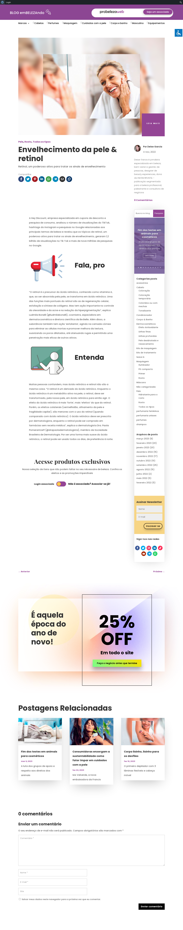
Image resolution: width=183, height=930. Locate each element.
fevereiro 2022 (144, 482)
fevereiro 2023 (144, 443)
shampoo (141, 424)
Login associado (44, 484)
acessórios (142, 283)
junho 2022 (142, 473)
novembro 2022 (144, 456)
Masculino (138, 23)
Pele (20, 141)
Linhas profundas (148, 336)
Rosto (28, 141)
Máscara (141, 382)
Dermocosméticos (146, 324)
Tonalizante (145, 310)
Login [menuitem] (8, 2)
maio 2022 (141, 478)
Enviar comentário (151, 906)
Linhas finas (145, 331)
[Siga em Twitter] (143, 548)
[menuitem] (2, 2)
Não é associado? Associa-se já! (89, 484)
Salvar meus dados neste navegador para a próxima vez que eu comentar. (61, 899)
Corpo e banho (119, 23)
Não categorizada (146, 386)
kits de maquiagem (146, 348)
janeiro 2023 (142, 447)
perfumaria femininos (147, 411)
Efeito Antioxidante (148, 327)
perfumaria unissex (146, 415)
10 (160, 267)
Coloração (144, 290)
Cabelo (140, 287)
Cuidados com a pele (94, 23)
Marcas (22, 23)
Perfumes (53, 23)
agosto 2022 (143, 469)
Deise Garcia (154, 146)
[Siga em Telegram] (149, 553)
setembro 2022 (144, 465)
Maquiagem (70, 23)
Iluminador (144, 364)
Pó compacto (146, 369)
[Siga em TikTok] (160, 548)
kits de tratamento (146, 352)
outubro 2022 (143, 460)
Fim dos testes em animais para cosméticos (149, 233)
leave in (140, 357)
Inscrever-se (153, 526)
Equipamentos (156, 23)
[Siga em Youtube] (143, 553)
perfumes (141, 420)
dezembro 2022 (144, 452)
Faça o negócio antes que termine (117, 663)
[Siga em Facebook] (137, 548)
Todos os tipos (41, 141)
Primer (142, 373)
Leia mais (149, 255)
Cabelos (39, 23)
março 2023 (142, 438)
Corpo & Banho (144, 319)
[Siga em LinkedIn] (154, 548)
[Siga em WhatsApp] (155, 553)
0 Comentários (143, 200)
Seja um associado (158, 12)
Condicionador (144, 315)
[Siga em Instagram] (149, 548)
